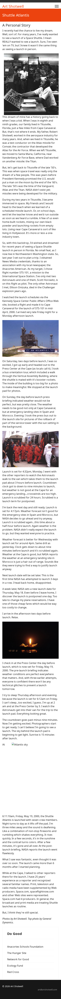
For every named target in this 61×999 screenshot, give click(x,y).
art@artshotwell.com (47, 989)
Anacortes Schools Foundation (25, 946)
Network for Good (18, 959)
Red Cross (13, 972)
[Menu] (57, 6)
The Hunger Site (16, 953)
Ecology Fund (15, 965)
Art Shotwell (13, 6)
